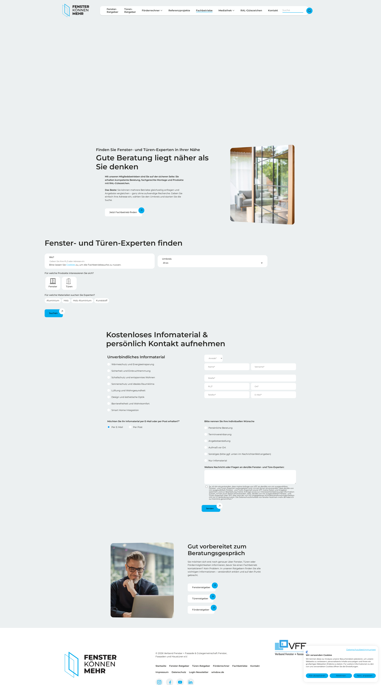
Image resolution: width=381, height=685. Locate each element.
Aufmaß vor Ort (217, 447)
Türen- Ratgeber (130, 10)
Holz (66, 300)
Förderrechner (151, 10)
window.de (217, 672)
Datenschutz (179, 672)
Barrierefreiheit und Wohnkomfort (130, 403)
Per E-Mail (117, 427)
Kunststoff (101, 300)
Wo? (51, 257)
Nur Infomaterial (218, 460)
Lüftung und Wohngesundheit (128, 390)
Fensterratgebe (200, 587)
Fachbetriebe (204, 10)
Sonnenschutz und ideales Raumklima (132, 384)
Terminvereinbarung (220, 434)
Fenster (53, 286)
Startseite (161, 665)
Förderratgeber (200, 609)
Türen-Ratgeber (201, 665)
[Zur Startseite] (76, 10)
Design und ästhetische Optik (127, 397)
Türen (69, 286)
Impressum (162, 672)
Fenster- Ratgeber (112, 10)
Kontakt (273, 10)
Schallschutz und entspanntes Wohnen (133, 377)
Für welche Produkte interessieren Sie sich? (69, 273)
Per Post (137, 427)
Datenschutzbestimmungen (361, 649)
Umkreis (167, 258)
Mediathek (225, 10)
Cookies (70, 264)
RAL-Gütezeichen (251, 10)
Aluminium (53, 300)
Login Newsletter (198, 672)
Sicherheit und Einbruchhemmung (130, 370)
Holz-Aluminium (82, 300)
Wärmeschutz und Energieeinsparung (132, 364)
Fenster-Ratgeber (179, 665)
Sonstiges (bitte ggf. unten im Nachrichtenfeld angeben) (240, 454)
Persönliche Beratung (220, 427)
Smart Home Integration (125, 410)
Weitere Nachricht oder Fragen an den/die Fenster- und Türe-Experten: (244, 467)
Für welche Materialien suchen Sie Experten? (70, 295)
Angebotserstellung (219, 441)
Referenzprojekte (179, 10)
